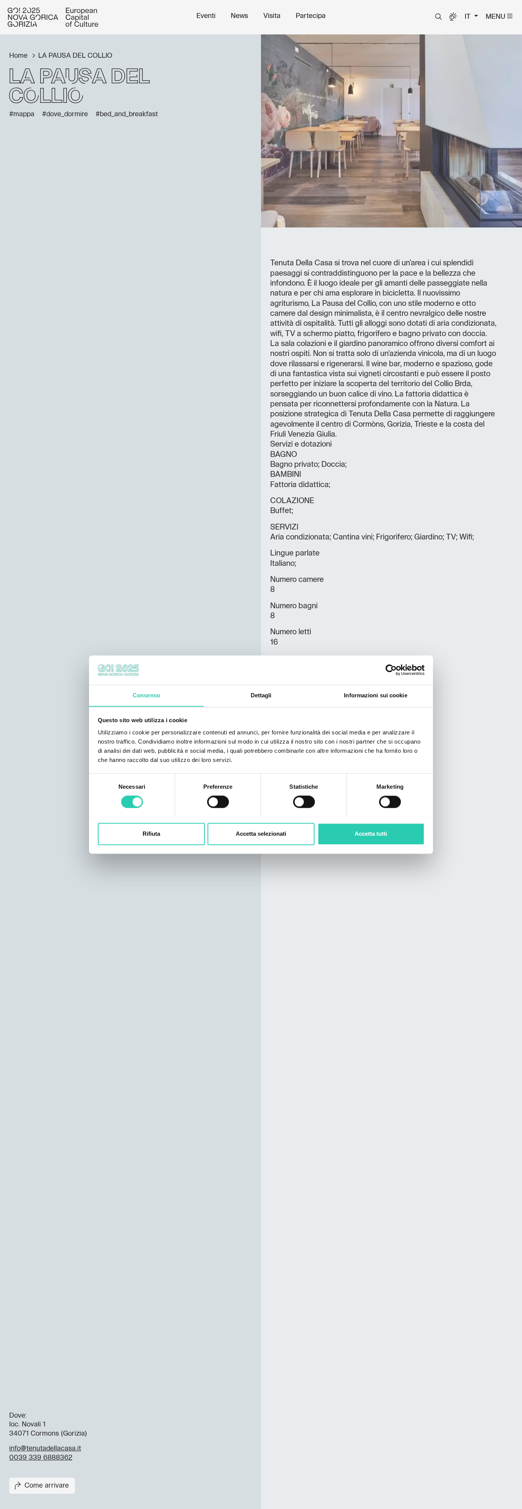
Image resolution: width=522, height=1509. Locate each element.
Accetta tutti (371, 833)
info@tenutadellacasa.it (45, 1448)
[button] (438, 16)
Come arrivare (46, 1485)
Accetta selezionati (261, 833)
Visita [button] (271, 16)
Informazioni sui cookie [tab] (375, 695)
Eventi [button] (206, 16)
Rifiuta (151, 833)
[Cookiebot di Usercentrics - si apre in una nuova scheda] (391, 670)
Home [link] (19, 55)
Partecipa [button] (311, 16)
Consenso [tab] (146, 695)
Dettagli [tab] (261, 695)
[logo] (53, 17)
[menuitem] (206, 16)
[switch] (218, 802)
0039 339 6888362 (40, 1457)
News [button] (239, 16)
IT (468, 16)
